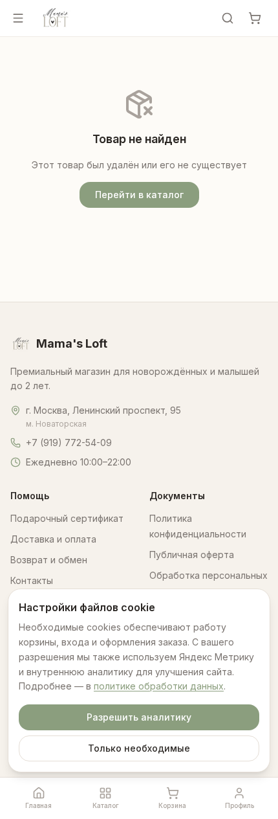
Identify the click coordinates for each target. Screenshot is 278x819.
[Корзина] (255, 18)
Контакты (31, 580)
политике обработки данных (159, 685)
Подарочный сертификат (66, 518)
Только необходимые (139, 748)
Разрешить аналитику (139, 717)
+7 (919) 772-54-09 (69, 442)
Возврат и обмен (48, 559)
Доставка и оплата (53, 538)
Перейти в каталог (139, 194)
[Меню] (18, 18)
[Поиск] (228, 18)
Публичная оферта (191, 554)
